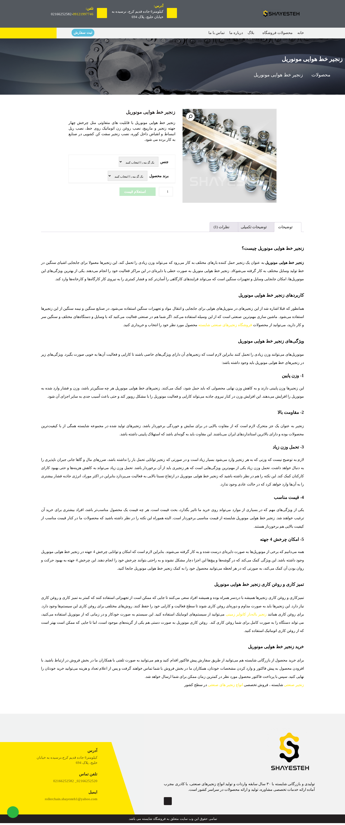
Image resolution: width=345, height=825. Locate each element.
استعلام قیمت (135, 192)
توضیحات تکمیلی (254, 227)
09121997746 (83, 14)
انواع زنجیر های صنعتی (225, 685)
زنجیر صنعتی (294, 685)
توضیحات (285, 227)
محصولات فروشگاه (277, 33)
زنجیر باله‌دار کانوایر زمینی (246, 614)
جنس (164, 162)
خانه (300, 33)
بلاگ (251, 33)
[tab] (287, 227)
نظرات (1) (222, 227)
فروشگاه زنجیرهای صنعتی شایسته (225, 325)
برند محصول (159, 176)
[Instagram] (168, 801)
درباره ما (236, 33)
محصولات (320, 74)
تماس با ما (216, 33)
